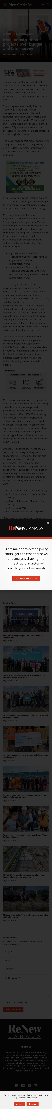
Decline (32, 1104)
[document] (26, 554)
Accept (19, 1104)
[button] (47, 523)
